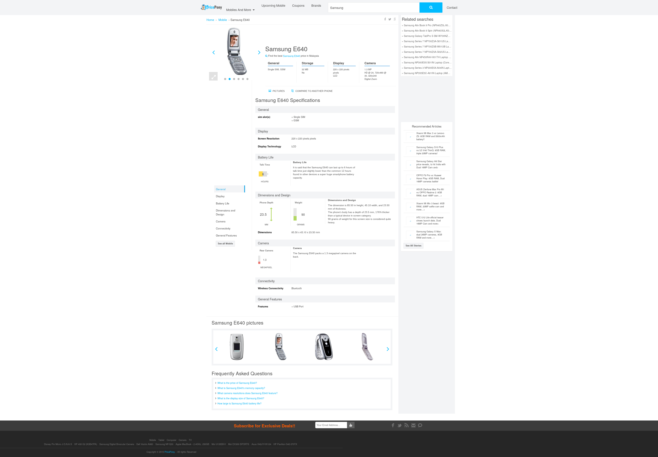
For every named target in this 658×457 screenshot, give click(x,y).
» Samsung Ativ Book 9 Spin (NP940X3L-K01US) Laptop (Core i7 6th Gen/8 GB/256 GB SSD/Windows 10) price (427, 30)
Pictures (278, 91)
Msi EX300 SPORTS (238, 444)
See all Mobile (225, 243)
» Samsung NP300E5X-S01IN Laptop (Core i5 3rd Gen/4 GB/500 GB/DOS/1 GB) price (427, 62)
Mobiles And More (239, 9)
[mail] (413, 425)
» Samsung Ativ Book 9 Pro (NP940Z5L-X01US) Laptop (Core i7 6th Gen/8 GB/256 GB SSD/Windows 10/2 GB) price (427, 25)
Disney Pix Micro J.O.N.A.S (58, 444)
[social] (420, 425)
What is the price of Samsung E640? (237, 383)
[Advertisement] (326, 36)
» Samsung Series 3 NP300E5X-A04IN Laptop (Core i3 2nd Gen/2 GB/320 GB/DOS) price (427, 67)
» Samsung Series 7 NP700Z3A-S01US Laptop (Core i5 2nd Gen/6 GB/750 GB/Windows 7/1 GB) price (427, 41)
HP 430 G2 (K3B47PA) (85, 444)
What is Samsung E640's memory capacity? (241, 388)
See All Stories (413, 245)
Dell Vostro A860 (144, 444)
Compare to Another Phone (314, 91)
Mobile (153, 440)
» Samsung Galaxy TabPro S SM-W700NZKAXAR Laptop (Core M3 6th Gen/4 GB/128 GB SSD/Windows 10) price (427, 36)
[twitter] (400, 425)
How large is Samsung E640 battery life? (239, 403)
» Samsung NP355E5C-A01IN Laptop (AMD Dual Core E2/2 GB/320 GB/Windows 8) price (427, 73)
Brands (316, 5)
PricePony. (169, 451)
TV (190, 440)
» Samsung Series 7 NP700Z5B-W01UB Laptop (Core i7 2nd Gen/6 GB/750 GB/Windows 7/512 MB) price (427, 46)
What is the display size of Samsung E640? (240, 398)
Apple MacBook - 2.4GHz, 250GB (192, 444)
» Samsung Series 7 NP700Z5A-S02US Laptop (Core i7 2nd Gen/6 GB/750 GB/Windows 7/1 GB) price (427, 51)
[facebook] (393, 425)
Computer (172, 440)
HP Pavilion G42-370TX (285, 444)
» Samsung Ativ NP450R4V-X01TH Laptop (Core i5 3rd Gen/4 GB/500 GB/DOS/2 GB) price (427, 57)
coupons (298, 5)
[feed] (407, 425)
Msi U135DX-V (219, 444)
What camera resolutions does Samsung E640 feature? (247, 393)
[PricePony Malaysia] (211, 7)
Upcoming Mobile (273, 5)
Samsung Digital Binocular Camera (116, 444)
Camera (183, 440)
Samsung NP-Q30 (164, 444)
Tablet (161, 440)
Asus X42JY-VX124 (261, 444)
